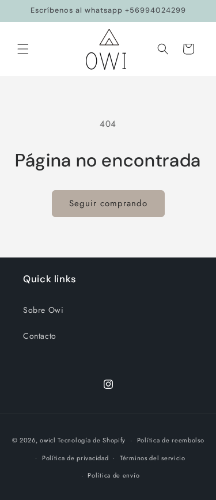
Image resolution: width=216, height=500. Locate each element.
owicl (48, 440)
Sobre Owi (43, 310)
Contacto (39, 336)
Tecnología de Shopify (92, 440)
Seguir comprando (108, 203)
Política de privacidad (75, 458)
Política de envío (113, 475)
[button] (23, 49)
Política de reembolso (170, 440)
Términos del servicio (152, 458)
